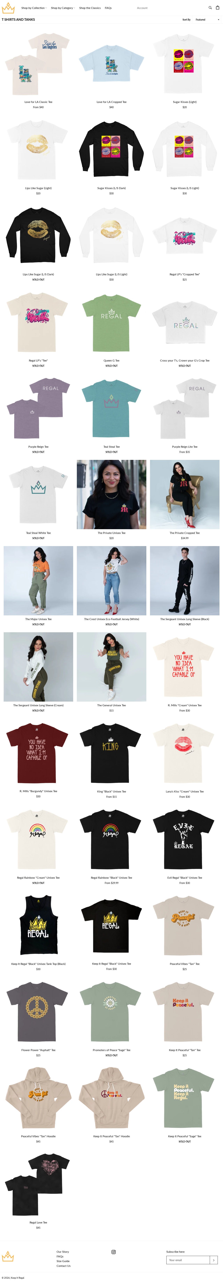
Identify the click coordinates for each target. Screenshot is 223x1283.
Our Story (63, 1251)
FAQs (108, 7)
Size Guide (63, 1261)
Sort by (186, 19)
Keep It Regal (17, 1277)
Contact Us (64, 1265)
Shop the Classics (90, 7)
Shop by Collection (33, 7)
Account (142, 7)
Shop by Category (62, 7)
